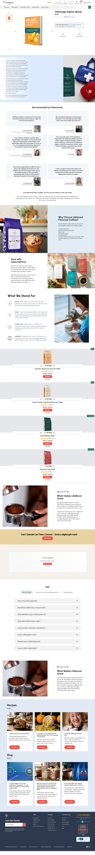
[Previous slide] (9, 13)
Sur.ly (85, 832)
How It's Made (51, 820)
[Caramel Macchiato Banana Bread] (20, 721)
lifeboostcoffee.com (84, 829)
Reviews (64, 820)
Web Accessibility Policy (46, 846)
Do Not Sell (69, 846)
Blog (63, 828)
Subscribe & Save (25, 7)
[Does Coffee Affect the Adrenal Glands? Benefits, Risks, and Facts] (75, 771)
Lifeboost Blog (51, 824)
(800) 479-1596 (87, 2)
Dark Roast (35, 822)
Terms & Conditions (33, 846)
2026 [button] (83, 834)
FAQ (67, 826)
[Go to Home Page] (6, 816)
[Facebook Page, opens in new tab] (87, 846)
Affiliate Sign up (51, 828)
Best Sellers (15, 7)
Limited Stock (35, 7)
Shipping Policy (65, 824)
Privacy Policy (23, 846)
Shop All (6, 7)
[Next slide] (9, 49)
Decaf (34, 824)
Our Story (50, 818)
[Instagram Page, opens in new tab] (89, 846)
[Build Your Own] (50, 2)
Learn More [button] (47, 379)
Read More (15, 747)
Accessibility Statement (59, 846)
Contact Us (64, 818)
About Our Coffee (26, 592)
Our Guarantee (65, 822)
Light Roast (35, 818)
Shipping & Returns (68, 592)
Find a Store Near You (38, 826)
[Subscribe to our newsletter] (24, 824)
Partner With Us (51, 826)
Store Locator (44, 7)
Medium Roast (36, 820)
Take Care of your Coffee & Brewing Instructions (47, 592)
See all (8, 708)
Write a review (47, 564)
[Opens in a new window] (83, 839)
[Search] (89, 7)
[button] (81, 2)
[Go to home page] (8, 2)
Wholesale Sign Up (52, 830)
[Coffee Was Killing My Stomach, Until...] (75, 721)
